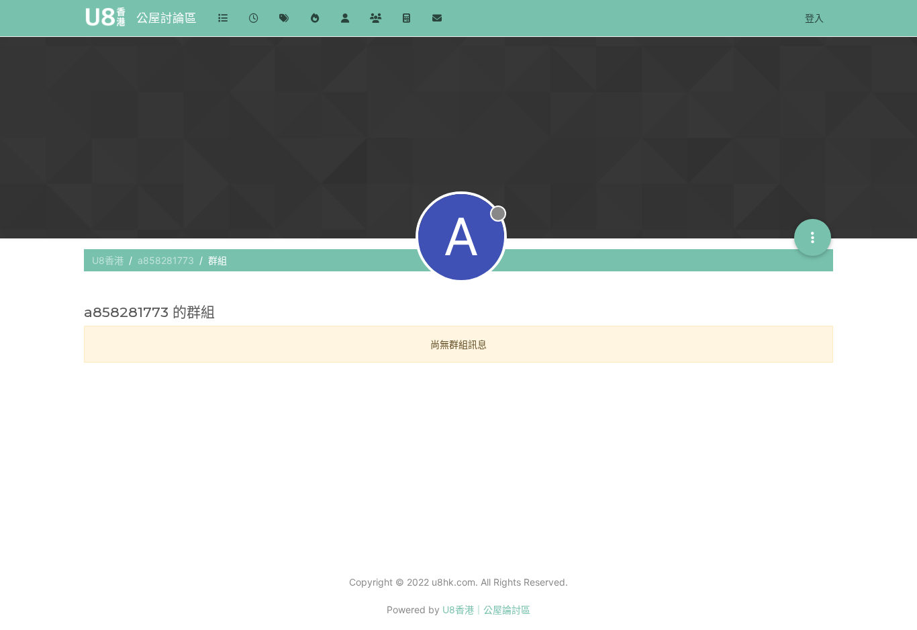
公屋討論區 (166, 18)
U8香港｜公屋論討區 (486, 609)
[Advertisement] (458, 467)
